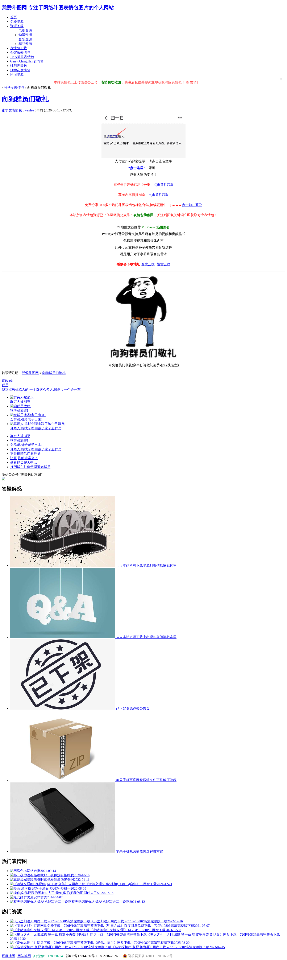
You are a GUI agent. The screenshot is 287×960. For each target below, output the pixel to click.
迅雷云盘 (163, 264)
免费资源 (17, 21)
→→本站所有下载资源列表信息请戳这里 (145, 565)
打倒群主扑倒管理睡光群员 (30, 467)
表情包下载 (18, 48)
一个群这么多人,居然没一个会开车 (55, 389)
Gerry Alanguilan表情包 (26, 61)
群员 (5, 385)
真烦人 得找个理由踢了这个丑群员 (35, 449)
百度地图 (8, 956)
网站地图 (24, 956)
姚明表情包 (18, 65)
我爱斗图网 (30, 373)
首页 (13, 17)
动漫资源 (25, 35)
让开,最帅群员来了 (24, 458)
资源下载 (17, 26)
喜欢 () (7, 380)
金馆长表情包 (20, 52)
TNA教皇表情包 (22, 57)
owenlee (28, 110)
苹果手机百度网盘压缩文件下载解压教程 (145, 780)
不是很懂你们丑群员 (25, 453)
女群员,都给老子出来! (26, 445)
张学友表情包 (20, 70)
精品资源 (25, 43)
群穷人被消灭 (20, 436)
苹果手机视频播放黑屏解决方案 (139, 851)
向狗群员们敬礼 (25, 99)
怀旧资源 (17, 74)
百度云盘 (148, 264)
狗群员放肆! (19, 440)
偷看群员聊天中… (23, 462)
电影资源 (25, 30)
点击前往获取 (164, 184)
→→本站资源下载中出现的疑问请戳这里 (145, 637)
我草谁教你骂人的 (15, 389)
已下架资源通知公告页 (132, 708)
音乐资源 (25, 39)
